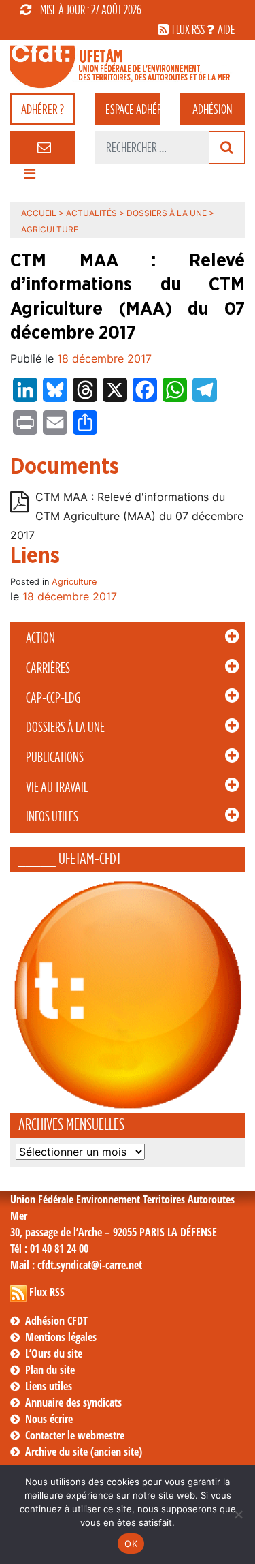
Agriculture (74, 582)
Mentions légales (61, 1337)
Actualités (91, 213)
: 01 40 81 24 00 (49, 1248)
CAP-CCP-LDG (53, 697)
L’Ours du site (53, 1353)
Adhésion (212, 109)
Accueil (38, 213)
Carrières (48, 667)
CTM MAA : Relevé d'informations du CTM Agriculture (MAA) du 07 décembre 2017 (126, 516)
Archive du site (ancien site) (83, 1451)
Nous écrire (49, 1418)
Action (40, 637)
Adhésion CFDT (56, 1320)
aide (226, 29)
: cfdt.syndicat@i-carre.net (76, 1264)
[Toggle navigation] (29, 177)
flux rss (188, 29)
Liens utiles (48, 1386)
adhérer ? (42, 109)
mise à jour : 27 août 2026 (90, 9)
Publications (55, 757)
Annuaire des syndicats (73, 1402)
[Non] (238, 1514)
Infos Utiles (52, 816)
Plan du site (50, 1369)
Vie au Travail (57, 787)
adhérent (132, 109)
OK (130, 1543)
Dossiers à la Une (65, 727)
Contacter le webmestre (74, 1435)
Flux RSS (47, 1292)
